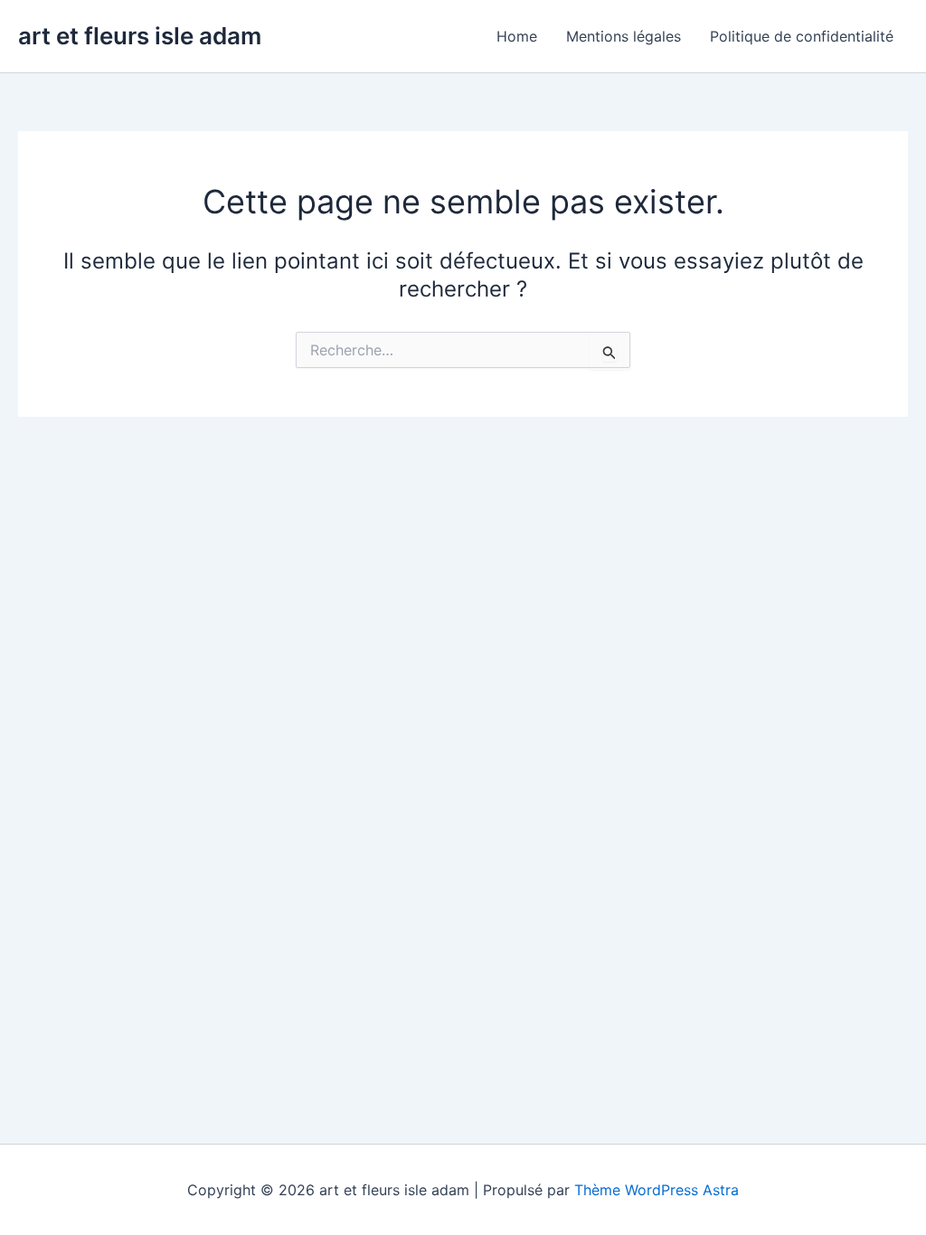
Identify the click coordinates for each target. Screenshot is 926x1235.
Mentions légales (623, 36)
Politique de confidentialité (801, 36)
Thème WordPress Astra (656, 1190)
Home (516, 36)
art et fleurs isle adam (139, 36)
